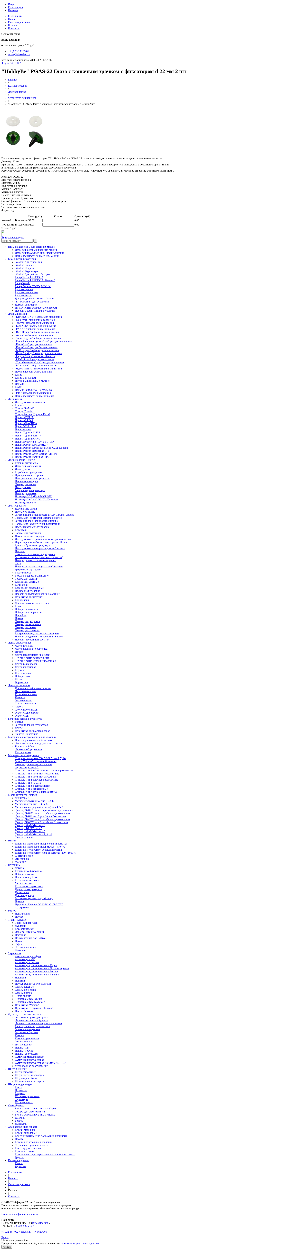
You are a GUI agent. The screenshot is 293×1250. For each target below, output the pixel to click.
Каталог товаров (17, 85)
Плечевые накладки (26, 481)
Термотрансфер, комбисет (30, 1001)
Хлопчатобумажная (26, 709)
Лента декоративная (19, 642)
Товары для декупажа (27, 621)
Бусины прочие (24, 289)
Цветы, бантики (24, 1011)
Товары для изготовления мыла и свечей (38, 517)
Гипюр (19, 651)
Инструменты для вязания (30, 402)
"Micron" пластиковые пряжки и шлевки (38, 1023)
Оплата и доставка (19, 22)
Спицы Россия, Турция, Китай (32, 414)
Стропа (19, 706)
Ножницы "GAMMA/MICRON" (33, 496)
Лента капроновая (25, 667)
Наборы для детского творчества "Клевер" (39, 636)
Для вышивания (17, 313)
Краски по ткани (24, 1151)
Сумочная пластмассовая (29, 1059)
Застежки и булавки (26, 1032)
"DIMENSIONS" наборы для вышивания (38, 316)
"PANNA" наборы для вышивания (35, 329)
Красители (21, 529)
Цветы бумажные (25, 511)
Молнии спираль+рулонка (23, 755)
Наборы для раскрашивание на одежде (37, 593)
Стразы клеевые (24, 986)
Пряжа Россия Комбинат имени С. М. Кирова (41, 447)
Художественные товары (22, 1126)
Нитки (12, 840)
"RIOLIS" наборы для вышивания (34, 359)
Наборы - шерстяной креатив (32, 639)
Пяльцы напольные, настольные (33, 389)
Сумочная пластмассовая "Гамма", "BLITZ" (40, 1062)
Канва (18, 374)
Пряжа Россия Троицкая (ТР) (31, 456)
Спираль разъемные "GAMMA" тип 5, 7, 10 (40, 758)
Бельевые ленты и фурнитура (25, 718)
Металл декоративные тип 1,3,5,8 (34, 800)
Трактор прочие (24, 837)
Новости (13, 19)
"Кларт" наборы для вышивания (33, 344)
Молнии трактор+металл (22, 794)
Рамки (18, 386)
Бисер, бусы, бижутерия (22, 258)
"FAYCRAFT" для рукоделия (32, 301)
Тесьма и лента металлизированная (35, 660)
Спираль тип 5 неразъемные (31, 788)
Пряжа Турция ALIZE (27, 432)
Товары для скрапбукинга (30, 1111)
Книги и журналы (18, 1160)
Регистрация (15, 7)
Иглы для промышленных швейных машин (40, 252)
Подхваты (21, 1090)
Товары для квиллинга (28, 624)
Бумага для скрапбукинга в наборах (35, 1108)
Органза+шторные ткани (29, 931)
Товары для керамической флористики (37, 523)
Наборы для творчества (28, 612)
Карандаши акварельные (29, 587)
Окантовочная (23, 700)
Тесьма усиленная (25, 947)
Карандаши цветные (27, 581)
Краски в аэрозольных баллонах (33, 1142)
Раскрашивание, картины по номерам (37, 633)
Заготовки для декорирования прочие (36, 520)
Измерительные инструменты (32, 478)
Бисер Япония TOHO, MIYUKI (33, 286)
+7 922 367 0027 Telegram (16, 1231)
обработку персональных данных (80, 1243)
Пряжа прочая (23, 429)
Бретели (19, 721)
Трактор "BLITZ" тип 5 (28, 828)
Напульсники (23, 913)
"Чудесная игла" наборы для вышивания (38, 368)
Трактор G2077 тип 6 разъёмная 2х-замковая (40, 816)
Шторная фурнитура (20, 1084)
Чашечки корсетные (26, 734)
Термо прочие (23, 995)
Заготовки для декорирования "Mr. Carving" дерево (44, 514)
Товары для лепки (25, 627)
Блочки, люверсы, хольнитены (32, 1026)
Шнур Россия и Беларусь (29, 1075)
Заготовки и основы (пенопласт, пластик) (39, 557)
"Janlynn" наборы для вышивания (34, 322)
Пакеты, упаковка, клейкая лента (34, 740)
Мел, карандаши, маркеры (30, 490)
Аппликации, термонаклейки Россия (36, 971)
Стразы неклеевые (25, 989)
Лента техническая (19, 685)
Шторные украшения (27, 1096)
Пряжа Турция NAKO (28, 438)
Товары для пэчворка (27, 630)
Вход (11, 4)
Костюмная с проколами (29, 886)
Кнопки (19, 1035)
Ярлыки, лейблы (24, 746)
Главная (12, 79)
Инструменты (23, 487)
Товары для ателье (25, 484)
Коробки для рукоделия (28, 472)
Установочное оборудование (31, 1065)
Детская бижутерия (26, 304)
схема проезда (40, 1222)
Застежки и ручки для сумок (31, 1017)
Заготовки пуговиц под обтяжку (34, 898)
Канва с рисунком (25, 377)
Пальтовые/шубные (26, 877)
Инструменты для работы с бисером (36, 307)
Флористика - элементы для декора (35, 554)
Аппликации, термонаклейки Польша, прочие (42, 968)
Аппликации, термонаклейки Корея (36, 965)
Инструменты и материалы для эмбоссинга (40, 548)
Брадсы (19, 1120)
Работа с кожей (23, 572)
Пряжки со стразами (26, 1053)
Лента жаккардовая (26, 663)
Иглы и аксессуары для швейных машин (31, 246)
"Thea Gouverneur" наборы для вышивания (39, 362)
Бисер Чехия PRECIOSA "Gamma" (35, 280)
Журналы (20, 1166)
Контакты (13, 28)
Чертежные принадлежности (31, 1145)
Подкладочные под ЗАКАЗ (30, 938)
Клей (18, 606)
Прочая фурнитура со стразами (33, 983)
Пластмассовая (23, 1044)
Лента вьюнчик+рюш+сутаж (31, 648)
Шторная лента (24, 1102)
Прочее (19, 618)
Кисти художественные (28, 1148)
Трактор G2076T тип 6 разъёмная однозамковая (42, 813)
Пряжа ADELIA (24, 417)
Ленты (19, 727)
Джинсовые (22, 797)
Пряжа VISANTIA (25, 426)
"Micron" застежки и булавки (31, 1020)
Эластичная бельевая (27, 712)
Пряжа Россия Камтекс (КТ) (31, 444)
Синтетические (24, 855)
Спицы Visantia (24, 411)
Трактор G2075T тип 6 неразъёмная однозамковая (44, 810)
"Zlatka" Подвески (25, 268)
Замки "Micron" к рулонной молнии (35, 761)
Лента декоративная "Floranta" (32, 654)
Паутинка (20, 934)
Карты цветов (23, 752)
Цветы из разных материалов (32, 526)
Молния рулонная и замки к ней (33, 764)
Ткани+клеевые (17, 919)
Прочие (19, 901)
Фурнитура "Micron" (27, 1005)
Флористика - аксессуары (29, 536)
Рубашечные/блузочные (29, 871)
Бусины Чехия (23, 295)
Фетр (18, 563)
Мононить (21, 861)
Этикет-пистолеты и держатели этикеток (39, 743)
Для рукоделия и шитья (21, 459)
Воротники (21, 682)
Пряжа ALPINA (24, 420)
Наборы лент (22, 676)
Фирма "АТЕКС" (11, 63)
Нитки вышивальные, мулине (32, 380)
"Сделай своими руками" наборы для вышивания (43, 341)
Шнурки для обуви (26, 1078)
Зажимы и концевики (27, 1029)
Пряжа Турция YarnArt (28, 435)
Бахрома (20, 1093)
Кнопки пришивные (27, 1038)
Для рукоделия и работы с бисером (35, 298)
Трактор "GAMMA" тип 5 (30, 831)
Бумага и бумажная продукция (32, 545)
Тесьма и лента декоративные (32, 657)
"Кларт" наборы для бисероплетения (36, 347)
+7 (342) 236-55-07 (23, 1225)
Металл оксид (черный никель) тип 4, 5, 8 (39, 807)
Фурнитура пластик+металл (24, 1014)
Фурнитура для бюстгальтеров (32, 730)
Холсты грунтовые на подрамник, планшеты (41, 1135)
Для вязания (15, 399)
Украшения (14, 953)
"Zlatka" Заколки (24, 265)
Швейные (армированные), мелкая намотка (40, 846)
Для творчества (17, 91)
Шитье (19, 679)
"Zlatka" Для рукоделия (28, 262)
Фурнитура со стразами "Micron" (34, 1008)
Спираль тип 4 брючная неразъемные (36, 779)
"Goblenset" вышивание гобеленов (35, 319)
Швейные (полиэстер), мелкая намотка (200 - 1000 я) (45, 852)
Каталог (12, 25)
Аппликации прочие (27, 962)
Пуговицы (14, 864)
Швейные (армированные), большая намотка (41, 843)
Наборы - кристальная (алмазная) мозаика (39, 566)
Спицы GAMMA (25, 408)
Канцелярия (22, 600)
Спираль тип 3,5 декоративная (32, 785)
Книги (19, 1163)
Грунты (19, 1157)
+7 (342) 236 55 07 (18, 51)
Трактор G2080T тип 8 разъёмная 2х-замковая (41, 822)
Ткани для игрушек (26, 922)
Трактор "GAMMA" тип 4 (30, 825)
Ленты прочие (23, 673)
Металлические (24, 883)
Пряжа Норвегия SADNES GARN (35, 441)
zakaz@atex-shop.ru (19, 54)
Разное (12, 910)
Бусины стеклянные (26, 292)
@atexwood (40, 1231)
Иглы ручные (23, 469)
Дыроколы (21, 1123)
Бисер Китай (22, 283)
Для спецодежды (24, 895)
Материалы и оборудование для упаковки (32, 737)
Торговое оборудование (28, 749)
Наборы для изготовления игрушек (35, 560)
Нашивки (20, 977)
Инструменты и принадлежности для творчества (43, 539)
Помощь (13, 10)
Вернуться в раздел (12, 237)
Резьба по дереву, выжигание (31, 575)
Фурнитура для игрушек (22, 97)
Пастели (20, 551)
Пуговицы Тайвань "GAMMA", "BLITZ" (39, 904)
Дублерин (20, 925)
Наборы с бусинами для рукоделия (35, 310)
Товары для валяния (26, 578)
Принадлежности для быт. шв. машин (37, 255)
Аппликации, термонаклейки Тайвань (37, 974)
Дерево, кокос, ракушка (28, 889)
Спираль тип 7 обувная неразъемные (36, 791)
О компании (15, 16)
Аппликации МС (25, 959)
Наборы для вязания (26, 609)
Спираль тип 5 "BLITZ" (29, 782)
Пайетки (20, 980)
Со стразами (22, 907)
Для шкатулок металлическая (32, 603)
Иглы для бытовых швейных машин (36, 249)
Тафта (18, 944)
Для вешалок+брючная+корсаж (33, 688)
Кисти (18, 1087)
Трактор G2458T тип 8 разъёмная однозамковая (42, 819)
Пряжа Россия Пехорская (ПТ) (32, 450)
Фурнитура (21, 1099)
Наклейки (20, 615)
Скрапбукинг (16, 1105)
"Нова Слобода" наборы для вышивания (38, 353)
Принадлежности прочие (29, 475)
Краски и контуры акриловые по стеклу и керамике (45, 1154)
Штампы (20, 1117)
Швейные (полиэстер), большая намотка (38, 849)
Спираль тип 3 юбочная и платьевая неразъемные (44, 770)
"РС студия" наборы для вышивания (36, 365)
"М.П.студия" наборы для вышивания (37, 350)
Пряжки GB (22, 1047)
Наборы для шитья (25, 493)
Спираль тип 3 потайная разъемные (35, 776)
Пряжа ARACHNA (26, 423)
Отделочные (22, 858)
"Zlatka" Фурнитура (26, 271)
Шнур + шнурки (17, 1068)
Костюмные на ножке (27, 880)
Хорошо (7, 1247)
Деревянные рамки (26, 508)
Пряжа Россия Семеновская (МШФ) (36, 453)
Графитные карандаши (28, 569)
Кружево (20, 670)
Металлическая (24, 1041)
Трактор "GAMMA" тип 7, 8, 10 (33, 834)
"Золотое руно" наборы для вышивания (38, 338)
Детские (19, 867)
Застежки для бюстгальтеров (31, 724)
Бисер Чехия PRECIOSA (29, 277)
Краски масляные (25, 1129)
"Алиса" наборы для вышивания (34, 335)
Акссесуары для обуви (28, 956)
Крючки (19, 405)
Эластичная (21, 715)
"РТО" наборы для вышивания (33, 392)
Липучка (20, 697)
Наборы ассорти (24, 874)
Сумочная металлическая (29, 1056)
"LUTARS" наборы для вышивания (35, 325)
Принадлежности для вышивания (34, 396)
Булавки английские (26, 462)
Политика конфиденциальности (19, 1214)
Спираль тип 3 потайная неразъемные (37, 773)
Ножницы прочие (25, 502)
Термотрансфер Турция (28, 998)
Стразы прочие (23, 992)
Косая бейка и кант (26, 694)
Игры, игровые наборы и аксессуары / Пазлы (41, 542)
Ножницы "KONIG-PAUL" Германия (36, 499)
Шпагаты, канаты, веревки (30, 1081)
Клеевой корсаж (24, 928)
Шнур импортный (25, 1072)
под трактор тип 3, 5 (26, 767)
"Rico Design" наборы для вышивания (37, 332)
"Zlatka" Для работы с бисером (32, 274)
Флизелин (20, 950)
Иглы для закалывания (28, 466)
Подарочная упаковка (27, 590)
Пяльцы (19, 383)
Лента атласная (24, 645)
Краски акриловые (26, 1132)
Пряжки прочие (24, 1050)
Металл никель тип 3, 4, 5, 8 (31, 804)
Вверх (4, 1237)
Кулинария (21, 584)
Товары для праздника (28, 533)
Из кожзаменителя (25, 691)
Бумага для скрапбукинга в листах (35, 1114)
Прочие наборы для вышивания (33, 371)
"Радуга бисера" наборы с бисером (35, 356)
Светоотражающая (25, 703)
